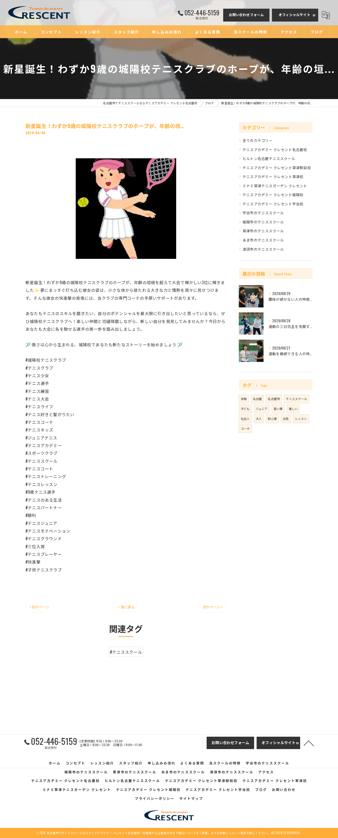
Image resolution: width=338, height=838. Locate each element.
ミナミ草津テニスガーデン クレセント (274, 185)
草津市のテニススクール (263, 230)
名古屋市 (274, 399)
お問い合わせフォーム (246, 14)
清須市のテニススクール (263, 249)
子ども (245, 408)
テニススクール (296, 399)
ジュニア (262, 408)
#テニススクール (126, 652)
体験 (244, 399)
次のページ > (212, 606)
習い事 (278, 408)
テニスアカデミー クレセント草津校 (272, 176)
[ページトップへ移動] (309, 743)
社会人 (245, 418)
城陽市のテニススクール (263, 221)
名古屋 (257, 399)
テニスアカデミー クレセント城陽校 (272, 194)
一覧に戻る (126, 606)
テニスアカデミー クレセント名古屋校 (274, 149)
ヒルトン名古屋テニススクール (268, 158)
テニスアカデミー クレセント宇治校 (272, 203)
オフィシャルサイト (294, 14)
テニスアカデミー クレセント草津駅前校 (276, 167)
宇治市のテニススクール (263, 212)
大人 (259, 418)
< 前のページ (39, 606)
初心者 (272, 418)
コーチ (245, 428)
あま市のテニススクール (263, 240)
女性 (286, 418)
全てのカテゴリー (257, 140)
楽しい (293, 408)
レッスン (301, 418)
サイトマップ (191, 798)
